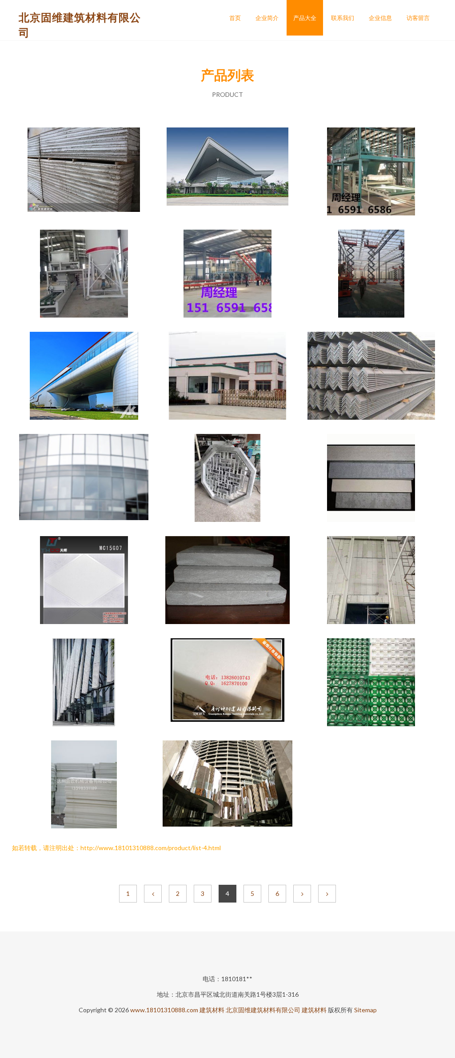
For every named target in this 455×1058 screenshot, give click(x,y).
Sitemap (365, 1010)
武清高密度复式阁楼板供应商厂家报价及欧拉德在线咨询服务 (227, 581)
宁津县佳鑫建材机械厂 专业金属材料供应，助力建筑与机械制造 (84, 274)
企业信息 (380, 17)
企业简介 (267, 17)
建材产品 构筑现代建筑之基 (84, 172)
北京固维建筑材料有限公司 (263, 1010)
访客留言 (418, 17)
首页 (235, 17)
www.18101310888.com (164, 1010)
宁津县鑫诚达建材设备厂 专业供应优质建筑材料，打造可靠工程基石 (371, 172)
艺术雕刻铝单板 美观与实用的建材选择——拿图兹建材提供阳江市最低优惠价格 (84, 581)
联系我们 (342, 17)
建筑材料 (212, 1010)
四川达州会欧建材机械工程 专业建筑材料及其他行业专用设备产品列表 (84, 785)
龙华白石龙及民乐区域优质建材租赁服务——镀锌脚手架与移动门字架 (371, 274)
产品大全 (304, 17)
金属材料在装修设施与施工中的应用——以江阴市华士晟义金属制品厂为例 (227, 377)
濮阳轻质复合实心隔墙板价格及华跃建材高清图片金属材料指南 (371, 581)
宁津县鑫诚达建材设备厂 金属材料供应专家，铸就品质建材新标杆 (227, 274)
